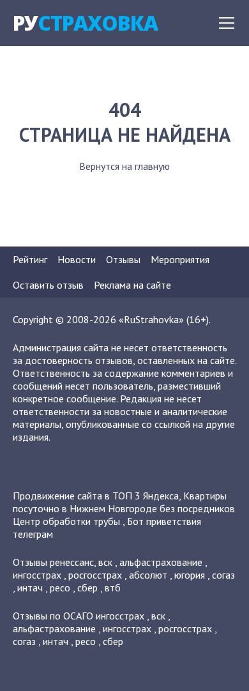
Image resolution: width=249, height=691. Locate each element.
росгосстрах (95, 574)
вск (105, 562)
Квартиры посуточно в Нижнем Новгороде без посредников (124, 502)
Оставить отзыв (48, 284)
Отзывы (123, 259)
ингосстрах (37, 574)
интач (30, 587)
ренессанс (72, 562)
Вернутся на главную (124, 166)
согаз (223, 574)
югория (189, 574)
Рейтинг (30, 259)
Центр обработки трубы (66, 521)
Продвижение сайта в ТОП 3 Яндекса (96, 495)
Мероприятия (180, 259)
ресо (60, 587)
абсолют (148, 574)
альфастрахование (160, 562)
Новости (76, 259)
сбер (87, 587)
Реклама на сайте (132, 284)
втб (113, 587)
